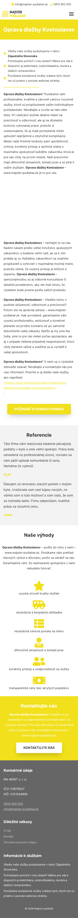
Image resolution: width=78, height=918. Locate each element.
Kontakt (8, 836)
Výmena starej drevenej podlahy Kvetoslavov (34, 383)
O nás (7, 830)
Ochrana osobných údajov (20, 842)
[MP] (13, 14)
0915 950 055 (62, 4)
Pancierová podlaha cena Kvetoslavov (30, 388)
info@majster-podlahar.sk (31, 4)
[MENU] (72, 14)
